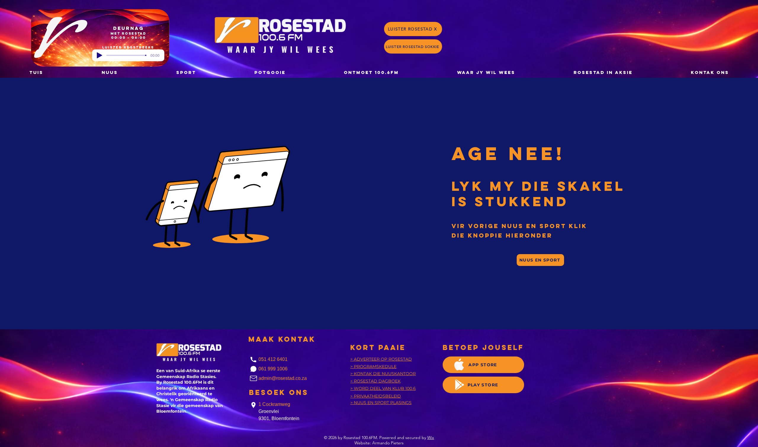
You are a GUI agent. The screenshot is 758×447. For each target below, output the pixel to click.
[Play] (99, 55)
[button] (269, 72)
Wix (430, 437)
